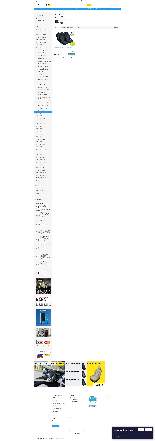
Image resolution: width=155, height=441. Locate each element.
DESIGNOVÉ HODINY (39, 190)
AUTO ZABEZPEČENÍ (39, 180)
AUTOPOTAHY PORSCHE (41, 151)
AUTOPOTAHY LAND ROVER (42, 133)
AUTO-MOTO (38, 183)
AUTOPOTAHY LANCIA (41, 131)
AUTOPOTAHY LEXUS (41, 135)
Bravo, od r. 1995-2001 (42, 50)
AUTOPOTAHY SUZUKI (41, 166)
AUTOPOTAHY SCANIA (41, 159)
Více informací (123, 433)
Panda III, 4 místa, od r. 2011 (43, 76)
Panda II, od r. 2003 (41, 74)
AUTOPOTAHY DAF (40, 44)
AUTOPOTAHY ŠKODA (41, 157)
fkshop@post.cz (75, 397)
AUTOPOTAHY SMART (41, 161)
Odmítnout (140, 430)
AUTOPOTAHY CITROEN (41, 37)
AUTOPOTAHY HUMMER (41, 118)
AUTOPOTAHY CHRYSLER (41, 121)
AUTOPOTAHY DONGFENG (42, 47)
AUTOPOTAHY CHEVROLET (42, 36)
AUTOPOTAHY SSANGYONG (42, 162)
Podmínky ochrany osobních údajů (58, 403)
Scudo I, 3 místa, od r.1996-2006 (43, 92)
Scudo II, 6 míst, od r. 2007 (42, 94)
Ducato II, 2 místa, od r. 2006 (43, 65)
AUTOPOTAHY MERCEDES (42, 139)
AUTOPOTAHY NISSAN (41, 144)
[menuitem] (39, 9)
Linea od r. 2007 (40, 71)
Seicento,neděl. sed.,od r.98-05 (43, 89)
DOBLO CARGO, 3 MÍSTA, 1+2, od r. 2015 (44, 56)
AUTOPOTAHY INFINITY (41, 123)
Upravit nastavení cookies (60, 438)
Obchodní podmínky (86, 1)
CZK (113, 1)
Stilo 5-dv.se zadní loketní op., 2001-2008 (44, 101)
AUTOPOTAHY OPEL (41, 148)
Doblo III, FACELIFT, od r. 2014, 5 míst (44, 61)
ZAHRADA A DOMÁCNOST (40, 195)
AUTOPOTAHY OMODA (41, 146)
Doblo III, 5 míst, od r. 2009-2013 (43, 60)
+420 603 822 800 (75, 399)
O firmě (63, 1)
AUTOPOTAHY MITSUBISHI (42, 143)
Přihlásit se (55, 425)
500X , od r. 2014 (40, 110)
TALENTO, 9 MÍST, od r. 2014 (43, 105)
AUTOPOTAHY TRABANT (41, 172)
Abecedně (77, 27)
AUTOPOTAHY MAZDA (41, 138)
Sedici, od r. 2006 (41, 96)
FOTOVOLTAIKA (39, 199)
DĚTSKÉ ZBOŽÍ (38, 185)
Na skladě (40, 15)
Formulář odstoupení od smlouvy (58, 405)
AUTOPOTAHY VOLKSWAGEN (42, 175)
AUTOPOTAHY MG (40, 141)
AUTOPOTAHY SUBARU (41, 164)
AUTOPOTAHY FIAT (40, 49)
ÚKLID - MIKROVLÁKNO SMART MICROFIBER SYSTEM (43, 197)
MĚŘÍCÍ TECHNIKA (39, 188)
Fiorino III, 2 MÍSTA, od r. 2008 (43, 69)
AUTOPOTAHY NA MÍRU (40, 28)
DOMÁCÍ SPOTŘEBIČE (40, 192)
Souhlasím (148, 430)
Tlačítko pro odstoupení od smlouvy (111, 398)
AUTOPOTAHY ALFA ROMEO (42, 29)
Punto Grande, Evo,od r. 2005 (43, 79)
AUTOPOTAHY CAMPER (41, 34)
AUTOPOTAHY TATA (41, 167)
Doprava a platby (77, 1)
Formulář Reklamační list (56, 408)
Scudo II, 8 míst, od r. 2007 (42, 84)
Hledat (89, 5)
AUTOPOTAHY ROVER (41, 154)
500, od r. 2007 (40, 112)
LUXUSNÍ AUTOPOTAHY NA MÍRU (42, 177)
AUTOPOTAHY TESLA (41, 169)
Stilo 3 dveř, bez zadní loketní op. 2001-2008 (44, 98)
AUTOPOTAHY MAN (40, 136)
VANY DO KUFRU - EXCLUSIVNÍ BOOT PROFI (43, 179)
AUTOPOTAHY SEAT (41, 156)
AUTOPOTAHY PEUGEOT (41, 149)
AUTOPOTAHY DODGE (41, 46)
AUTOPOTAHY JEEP (40, 128)
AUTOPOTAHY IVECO (41, 126)
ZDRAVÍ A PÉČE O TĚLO (40, 26)
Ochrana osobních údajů (73, 430)
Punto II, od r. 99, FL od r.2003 (43, 73)
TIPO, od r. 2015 (40, 107)
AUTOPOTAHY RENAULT (41, 152)
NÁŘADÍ (37, 193)
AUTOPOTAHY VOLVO (41, 174)
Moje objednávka (55, 411)
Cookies (53, 409)
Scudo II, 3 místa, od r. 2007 (43, 86)
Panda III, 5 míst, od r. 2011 (42, 78)
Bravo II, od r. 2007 (41, 52)
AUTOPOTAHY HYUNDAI (41, 120)
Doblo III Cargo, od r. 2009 (42, 58)
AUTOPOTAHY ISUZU (41, 125)
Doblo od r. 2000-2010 (41, 54)
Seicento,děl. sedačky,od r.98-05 (44, 91)
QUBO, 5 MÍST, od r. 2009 (42, 82)
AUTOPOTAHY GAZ (40, 115)
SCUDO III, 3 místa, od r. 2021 (43, 87)
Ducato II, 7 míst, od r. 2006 (42, 68)
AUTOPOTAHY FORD (41, 113)
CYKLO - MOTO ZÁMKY (40, 182)
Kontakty (69, 1)
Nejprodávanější (70, 27)
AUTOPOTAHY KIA (40, 130)
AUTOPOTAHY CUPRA (41, 39)
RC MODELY (38, 187)
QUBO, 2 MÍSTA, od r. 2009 (42, 81)
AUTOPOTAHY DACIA (41, 41)
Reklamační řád (55, 406)
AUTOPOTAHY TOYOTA (41, 170)
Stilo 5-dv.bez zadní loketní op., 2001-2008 (44, 103)
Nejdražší (63, 27)
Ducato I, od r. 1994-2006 (42, 63)
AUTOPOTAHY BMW (40, 32)
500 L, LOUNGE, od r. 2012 (42, 108)
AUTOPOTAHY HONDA (41, 117)
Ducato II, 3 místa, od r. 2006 (43, 66)
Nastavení (117, 436)
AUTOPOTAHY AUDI (40, 31)
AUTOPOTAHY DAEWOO (41, 42)
